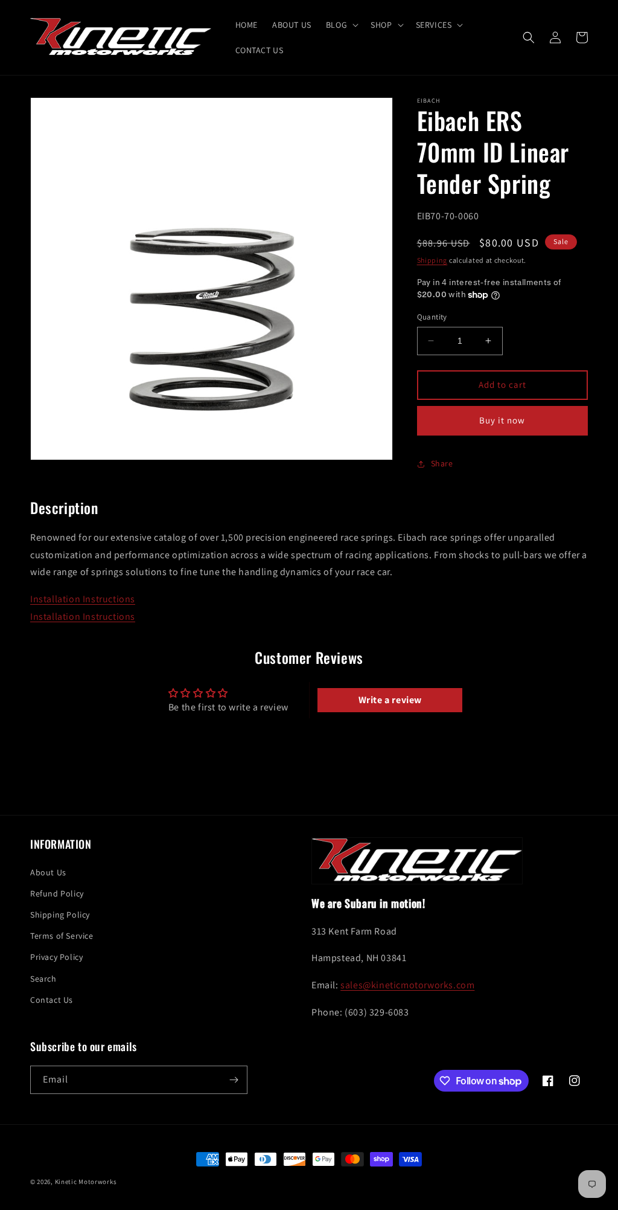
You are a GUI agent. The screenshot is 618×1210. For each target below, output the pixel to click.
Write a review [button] (390, 699)
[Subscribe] (233, 1080)
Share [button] (442, 463)
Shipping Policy (60, 914)
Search (43, 978)
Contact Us (51, 999)
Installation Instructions (82, 599)
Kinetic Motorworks (86, 1181)
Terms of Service (62, 935)
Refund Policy (57, 893)
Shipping (432, 260)
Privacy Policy (56, 956)
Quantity (432, 317)
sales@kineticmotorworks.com (407, 985)
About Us (48, 872)
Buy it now (502, 420)
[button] (341, 24)
